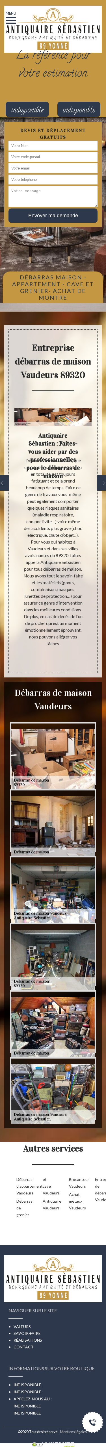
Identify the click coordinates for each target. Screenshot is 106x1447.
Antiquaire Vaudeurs (47, 1204)
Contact (24, 1346)
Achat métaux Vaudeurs (73, 1201)
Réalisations (28, 1340)
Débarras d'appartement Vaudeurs (20, 1186)
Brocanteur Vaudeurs (73, 1183)
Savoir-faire (27, 1333)
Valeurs (22, 1326)
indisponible (27, 1405)
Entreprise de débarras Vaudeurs (99, 1189)
